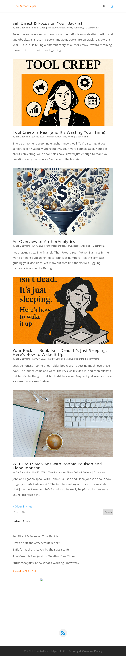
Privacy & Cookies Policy (85, 651)
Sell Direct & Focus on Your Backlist (48, 23)
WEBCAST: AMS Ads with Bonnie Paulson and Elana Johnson (57, 466)
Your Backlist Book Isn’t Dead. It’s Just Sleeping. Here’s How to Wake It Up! (60, 352)
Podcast (78, 472)
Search (108, 512)
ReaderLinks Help (82, 245)
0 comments (92, 27)
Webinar (87, 472)
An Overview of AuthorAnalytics (44, 241)
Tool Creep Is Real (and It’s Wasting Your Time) (59, 132)
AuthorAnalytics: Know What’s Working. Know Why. (46, 563)
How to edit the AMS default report (36, 543)
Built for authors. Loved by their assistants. (41, 549)
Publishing (79, 27)
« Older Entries (22, 506)
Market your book (56, 27)
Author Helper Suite (56, 136)
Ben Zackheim (23, 27)
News (69, 27)
